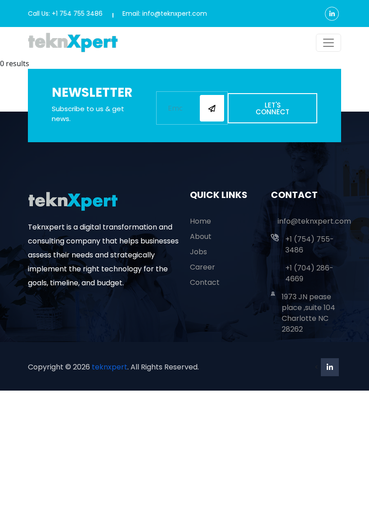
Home (200, 221)
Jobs (198, 252)
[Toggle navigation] (328, 43)
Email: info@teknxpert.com (164, 13)
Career (202, 267)
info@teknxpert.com (314, 221)
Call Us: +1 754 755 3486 (65, 13)
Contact (205, 282)
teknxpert (109, 367)
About (201, 236)
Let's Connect (272, 108)
